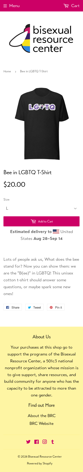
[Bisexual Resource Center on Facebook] (36, 442)
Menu (14, 5)
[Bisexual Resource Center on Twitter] (28, 442)
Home (7, 71)
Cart (75, 5)
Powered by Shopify (40, 463)
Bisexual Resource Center (45, 456)
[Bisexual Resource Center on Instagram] (44, 442)
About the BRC (42, 415)
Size (6, 199)
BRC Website (41, 423)
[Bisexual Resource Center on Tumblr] (52, 442)
